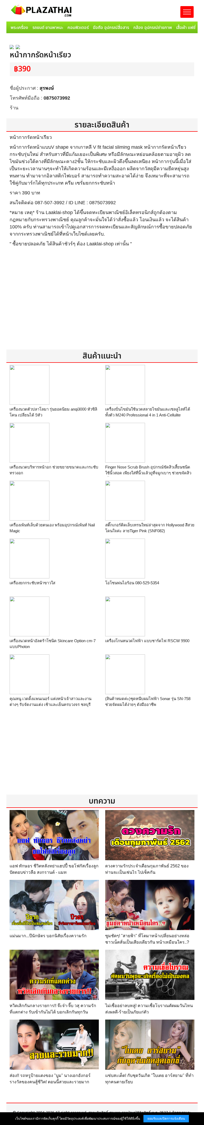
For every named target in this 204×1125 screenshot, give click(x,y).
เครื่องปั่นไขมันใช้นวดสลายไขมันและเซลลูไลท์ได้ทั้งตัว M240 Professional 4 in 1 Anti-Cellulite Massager (147, 415)
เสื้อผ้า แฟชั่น (187, 27)
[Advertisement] (102, 302)
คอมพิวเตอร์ (78, 27)
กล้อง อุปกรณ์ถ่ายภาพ (152, 27)
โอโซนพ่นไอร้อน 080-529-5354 (132, 583)
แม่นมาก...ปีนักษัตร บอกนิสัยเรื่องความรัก (48, 936)
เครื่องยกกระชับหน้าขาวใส (32, 583)
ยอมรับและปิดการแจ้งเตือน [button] (166, 1118)
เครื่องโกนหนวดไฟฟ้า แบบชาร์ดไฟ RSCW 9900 (147, 640)
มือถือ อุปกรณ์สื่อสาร (111, 27)
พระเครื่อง (19, 27)
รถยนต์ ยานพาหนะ (47, 27)
